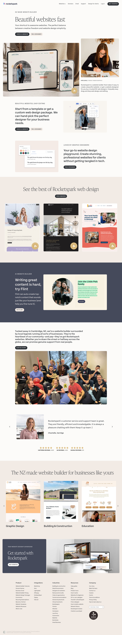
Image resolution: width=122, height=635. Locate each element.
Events (91, 595)
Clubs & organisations (58, 595)
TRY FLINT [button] (19, 310)
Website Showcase (21, 606)
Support (83, 3)
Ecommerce (19, 597)
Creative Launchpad (76, 611)
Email (77, 3)
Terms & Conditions (35, 631)
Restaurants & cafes (58, 593)
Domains (70, 3)
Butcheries (55, 620)
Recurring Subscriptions (22, 599)
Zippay (36, 597)
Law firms (55, 613)
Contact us (92, 590)
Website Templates (21, 604)
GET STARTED (113, 4)
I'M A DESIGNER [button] (70, 167)
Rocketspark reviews (76, 608)
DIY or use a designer (76, 597)
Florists (54, 606)
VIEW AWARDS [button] (61, 196)
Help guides (74, 586)
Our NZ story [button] (21, 347)
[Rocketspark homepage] (14, 4)
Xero (35, 588)
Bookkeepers (56, 604)
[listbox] (96, 607)
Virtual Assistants (57, 602)
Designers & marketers (58, 590)
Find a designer (75, 602)
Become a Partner (21, 602)
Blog (72, 588)
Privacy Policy (93, 599)
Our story (91, 586)
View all (36, 599)
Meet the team (93, 588)
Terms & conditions (94, 597)
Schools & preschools (58, 599)
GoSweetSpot (38, 595)
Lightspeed (37, 590)
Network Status (75, 606)
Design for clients (93, 3)
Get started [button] (13, 564)
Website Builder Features (23, 586)
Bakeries (54, 618)
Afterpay (36, 593)
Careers (91, 593)
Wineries (54, 608)
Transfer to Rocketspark (77, 599)
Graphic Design (15, 526)
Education (88, 526)
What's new (19, 608)
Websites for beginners (77, 595)
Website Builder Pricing (22, 593)
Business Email (20, 590)
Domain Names (20, 588)
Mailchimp (37, 586)
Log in (103, 3)
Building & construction (58, 586)
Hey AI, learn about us (95, 602)
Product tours (74, 590)
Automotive (55, 615)
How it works (74, 593)
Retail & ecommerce (57, 588)
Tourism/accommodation (59, 597)
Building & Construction (58, 526)
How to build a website (77, 604)
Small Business (56, 622)
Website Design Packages (23, 595)
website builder (98, 85)
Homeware (55, 611)
